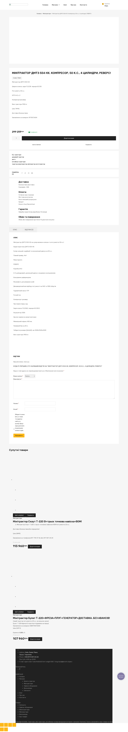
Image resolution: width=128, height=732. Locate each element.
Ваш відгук (17, 379)
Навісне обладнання (30, 686)
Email (15, 409)
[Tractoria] (18, 5)
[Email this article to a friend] (32, 173)
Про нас (73, 5)
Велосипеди (28, 688)
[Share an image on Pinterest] (28, 173)
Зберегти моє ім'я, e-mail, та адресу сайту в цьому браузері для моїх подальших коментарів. (20, 422)
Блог (65, 5)
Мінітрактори (47, 13)
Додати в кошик (69, 138)
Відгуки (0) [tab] (29, 230)
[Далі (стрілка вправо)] (6, 729)
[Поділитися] (10, 725)
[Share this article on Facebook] (21, 173)
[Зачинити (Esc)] (14, 725)
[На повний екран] (6, 725)
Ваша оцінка (18, 376)
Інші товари (23, 717)
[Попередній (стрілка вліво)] (2, 729)
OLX (111, 722)
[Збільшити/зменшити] (2, 725)
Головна (45, 5)
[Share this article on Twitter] (25, 173)
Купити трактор (29, 681)
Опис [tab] (15, 230)
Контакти (83, 5)
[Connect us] (19, 669)
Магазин (55, 5)
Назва (16, 403)
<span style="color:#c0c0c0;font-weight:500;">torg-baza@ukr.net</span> (48, 662)
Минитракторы (24, 709)
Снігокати (27, 690)
